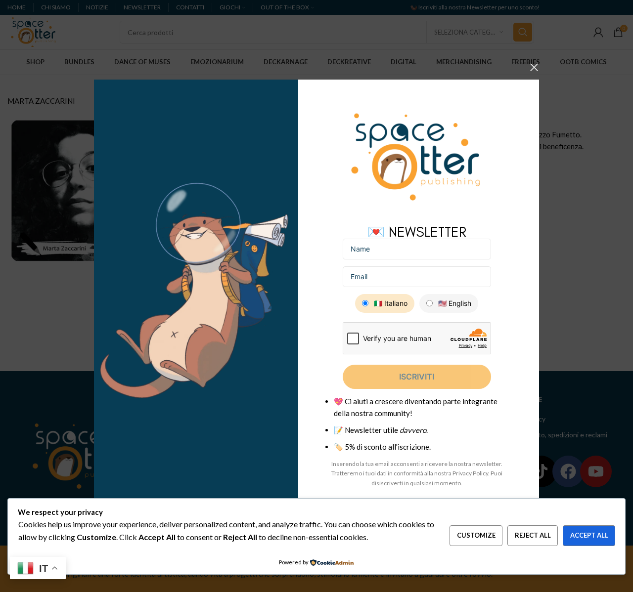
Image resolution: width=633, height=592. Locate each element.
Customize (476, 535)
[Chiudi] (534, 67)
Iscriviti (416, 376)
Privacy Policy (470, 473)
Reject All (533, 535)
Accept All (589, 535)
